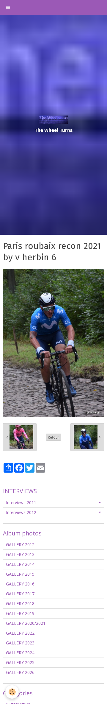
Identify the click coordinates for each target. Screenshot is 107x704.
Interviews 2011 (21, 502)
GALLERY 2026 (20, 672)
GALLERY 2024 (20, 652)
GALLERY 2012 (20, 544)
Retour (53, 437)
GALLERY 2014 (20, 564)
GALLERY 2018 (20, 603)
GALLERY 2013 (20, 554)
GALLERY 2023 (20, 643)
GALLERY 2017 (20, 593)
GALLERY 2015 (20, 574)
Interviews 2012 (21, 512)
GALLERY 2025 (20, 662)
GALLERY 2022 (20, 633)
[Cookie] (12, 692)
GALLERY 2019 (20, 613)
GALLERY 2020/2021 (25, 623)
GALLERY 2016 (20, 584)
